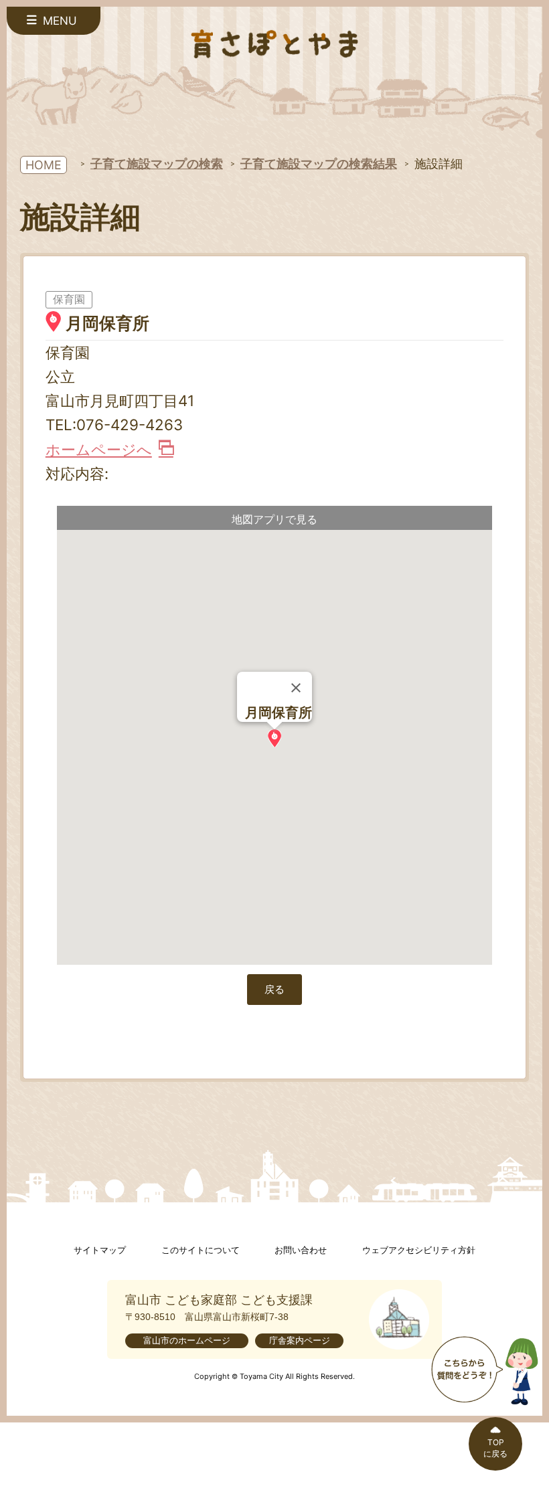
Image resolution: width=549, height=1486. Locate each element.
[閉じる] (296, 688)
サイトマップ (100, 1250)
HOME (43, 165)
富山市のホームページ (186, 1340)
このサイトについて (200, 1250)
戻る (274, 989)
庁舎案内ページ (299, 1340)
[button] (274, 738)
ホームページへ (99, 449)
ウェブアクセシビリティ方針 (418, 1250)
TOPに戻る (495, 1448)
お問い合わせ (300, 1250)
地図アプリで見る (274, 519)
